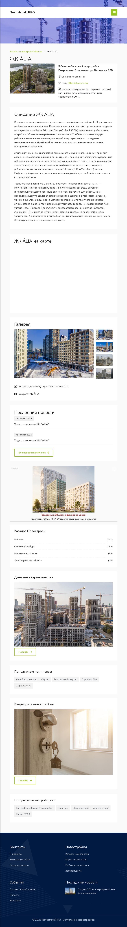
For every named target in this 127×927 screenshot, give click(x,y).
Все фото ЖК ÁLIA (28, 394)
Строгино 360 (89, 679)
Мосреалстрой (81, 808)
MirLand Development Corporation (34, 808)
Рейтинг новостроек (77, 865)
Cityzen (45, 679)
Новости (14, 895)
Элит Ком (63, 808)
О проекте (16, 854)
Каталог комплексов (77, 854)
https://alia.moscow (78, 83)
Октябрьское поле (26, 679)
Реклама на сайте (20, 859)
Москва (18, 539)
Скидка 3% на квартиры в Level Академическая (96, 891)
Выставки (15, 900)
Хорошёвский (23, 685)
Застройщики (73, 870)
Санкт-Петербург (24, 546)
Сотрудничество (19, 865)
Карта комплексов (76, 859)
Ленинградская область (28, 560)
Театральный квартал (65, 679)
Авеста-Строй (101, 808)
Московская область (25, 553)
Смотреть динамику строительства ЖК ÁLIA (43, 386)
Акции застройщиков (22, 889)
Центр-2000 (23, 814)
